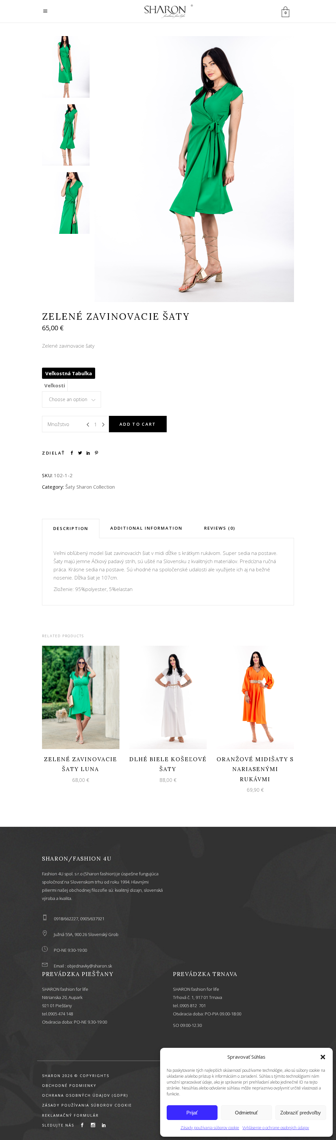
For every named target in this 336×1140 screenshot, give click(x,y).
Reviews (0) (219, 528)
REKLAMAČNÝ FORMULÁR (70, 1115)
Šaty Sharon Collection (90, 486)
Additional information (146, 528)
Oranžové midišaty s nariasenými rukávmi (255, 769)
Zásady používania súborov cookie (209, 1127)
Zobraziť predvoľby (300, 1112)
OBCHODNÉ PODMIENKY (69, 1085)
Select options (74, 696)
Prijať (192, 1112)
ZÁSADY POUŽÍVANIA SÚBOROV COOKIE (87, 1105)
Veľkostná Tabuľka (68, 373)
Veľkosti (54, 385)
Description (70, 528)
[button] (323, 1057)
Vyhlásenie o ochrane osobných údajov (275, 1127)
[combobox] (71, 399)
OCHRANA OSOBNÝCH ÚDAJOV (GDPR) (85, 1095)
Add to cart (137, 424)
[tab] (70, 528)
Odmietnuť (246, 1112)
